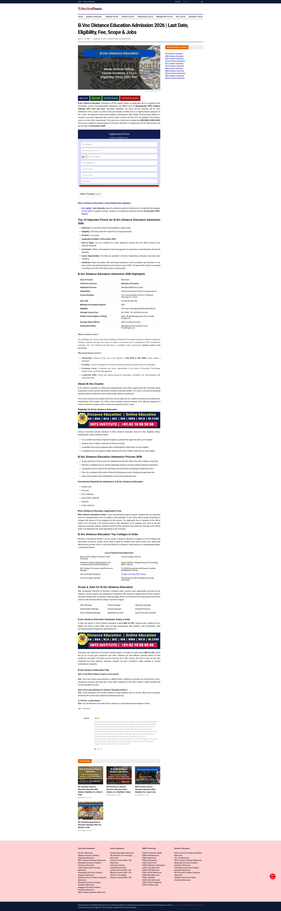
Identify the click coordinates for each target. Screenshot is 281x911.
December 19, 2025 (114, 795)
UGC (91, 391)
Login (178, 1)
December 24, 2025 (85, 797)
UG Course (86, 708)
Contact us (199, 905)
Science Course (128, 17)
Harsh (88, 39)
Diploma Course (112, 17)
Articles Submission (187, 905)
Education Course (196, 17)
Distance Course (113, 39)
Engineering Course (145, 17)
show (98, 194)
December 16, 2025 (85, 830)
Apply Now (273, 876)
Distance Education (89, 1)
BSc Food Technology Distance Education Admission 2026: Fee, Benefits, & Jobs (90, 824)
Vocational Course (125, 39)
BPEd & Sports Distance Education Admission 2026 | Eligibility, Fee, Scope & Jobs (145, 789)
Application (96, 98)
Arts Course (180, 17)
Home (80, 1)
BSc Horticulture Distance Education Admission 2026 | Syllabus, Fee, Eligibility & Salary (118, 789)
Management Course (164, 17)
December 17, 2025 (99, 39)
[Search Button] (201, 1)
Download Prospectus (130, 98)
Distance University (93, 17)
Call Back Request (111, 98)
